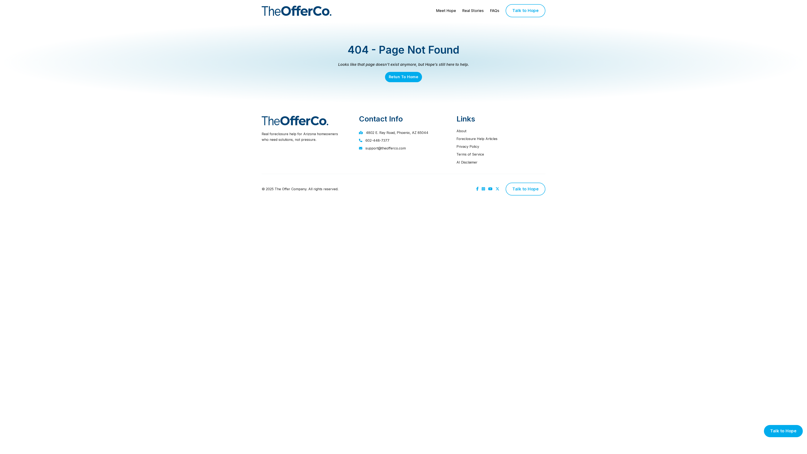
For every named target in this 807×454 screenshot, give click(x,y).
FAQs (494, 10)
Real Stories (473, 10)
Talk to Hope (525, 10)
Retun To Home (403, 77)
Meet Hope (446, 10)
